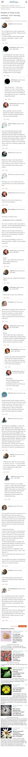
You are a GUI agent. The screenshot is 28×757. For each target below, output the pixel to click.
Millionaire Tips (12, 393)
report (6, 43)
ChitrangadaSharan (13, 588)
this (17, 49)
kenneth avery (13, 103)
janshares (10, 506)
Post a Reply (22, 626)
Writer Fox (10, 418)
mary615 (10, 23)
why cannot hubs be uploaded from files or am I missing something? (18, 657)
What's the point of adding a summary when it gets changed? (18, 734)
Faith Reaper (13, 47)
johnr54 (10, 152)
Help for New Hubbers (18, 667)
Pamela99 (10, 302)
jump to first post (14, 626)
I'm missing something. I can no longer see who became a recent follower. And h (18, 638)
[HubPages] (14, 2)
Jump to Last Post (8, 20)
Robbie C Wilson (12, 123)
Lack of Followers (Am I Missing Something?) (18, 689)
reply (3, 43)
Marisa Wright (11, 209)
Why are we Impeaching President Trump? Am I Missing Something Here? (18, 712)
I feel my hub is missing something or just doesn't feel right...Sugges (18, 673)
